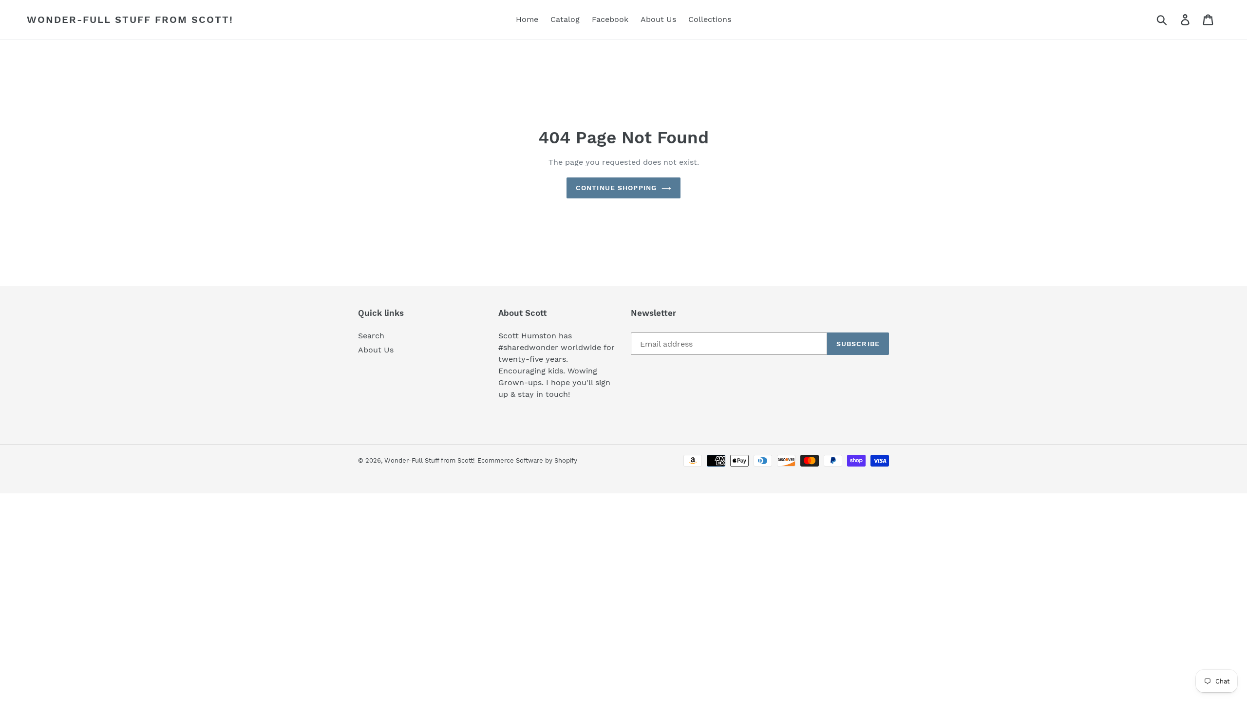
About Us (376, 349)
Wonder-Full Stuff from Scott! (130, 19)
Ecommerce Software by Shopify (527, 460)
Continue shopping (616, 188)
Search (371, 335)
